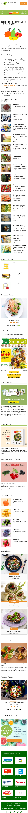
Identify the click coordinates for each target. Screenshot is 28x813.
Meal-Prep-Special (17, 273)
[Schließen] (1, 3)
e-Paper (25, 370)
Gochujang (16, 104)
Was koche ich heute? (14, 604)
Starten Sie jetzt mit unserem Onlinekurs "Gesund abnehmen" (12, 407)
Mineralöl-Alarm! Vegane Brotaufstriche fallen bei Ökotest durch (19, 247)
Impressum (9, 803)
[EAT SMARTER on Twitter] (17, 812)
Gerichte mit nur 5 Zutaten (14, 631)
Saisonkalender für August (8, 483)
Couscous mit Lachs (14, 320)
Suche (22, 13)
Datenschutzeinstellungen (14, 805)
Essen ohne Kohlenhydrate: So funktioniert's (18, 156)
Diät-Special (16, 263)
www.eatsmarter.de (9, 85)
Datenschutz (17, 803)
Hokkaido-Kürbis (17, 499)
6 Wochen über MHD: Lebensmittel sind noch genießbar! (19, 237)
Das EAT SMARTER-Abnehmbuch (9, 448)
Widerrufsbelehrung (14, 807)
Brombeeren (16, 519)
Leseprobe (3, 370)
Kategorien (23, 808)
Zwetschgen (16, 529)
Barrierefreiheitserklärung (9, 808)
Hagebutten (16, 539)
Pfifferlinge (16, 509)
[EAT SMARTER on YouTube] (21, 812)
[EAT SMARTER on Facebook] (6, 812)
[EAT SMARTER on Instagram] (14, 812)
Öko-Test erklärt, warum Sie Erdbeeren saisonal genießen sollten (19, 186)
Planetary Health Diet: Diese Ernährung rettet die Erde (20, 136)
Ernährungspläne (17, 283)
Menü (2, 13)
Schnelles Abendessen (14, 576)
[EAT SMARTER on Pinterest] (10, 812)
